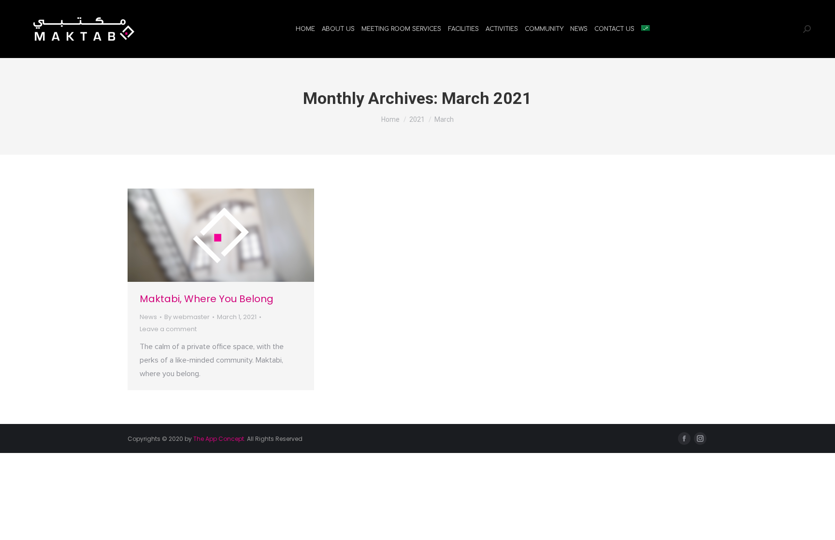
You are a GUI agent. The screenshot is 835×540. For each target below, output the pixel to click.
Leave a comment (168, 329)
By (187, 316)
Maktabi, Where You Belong (207, 299)
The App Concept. (219, 439)
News (148, 316)
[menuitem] (305, 29)
